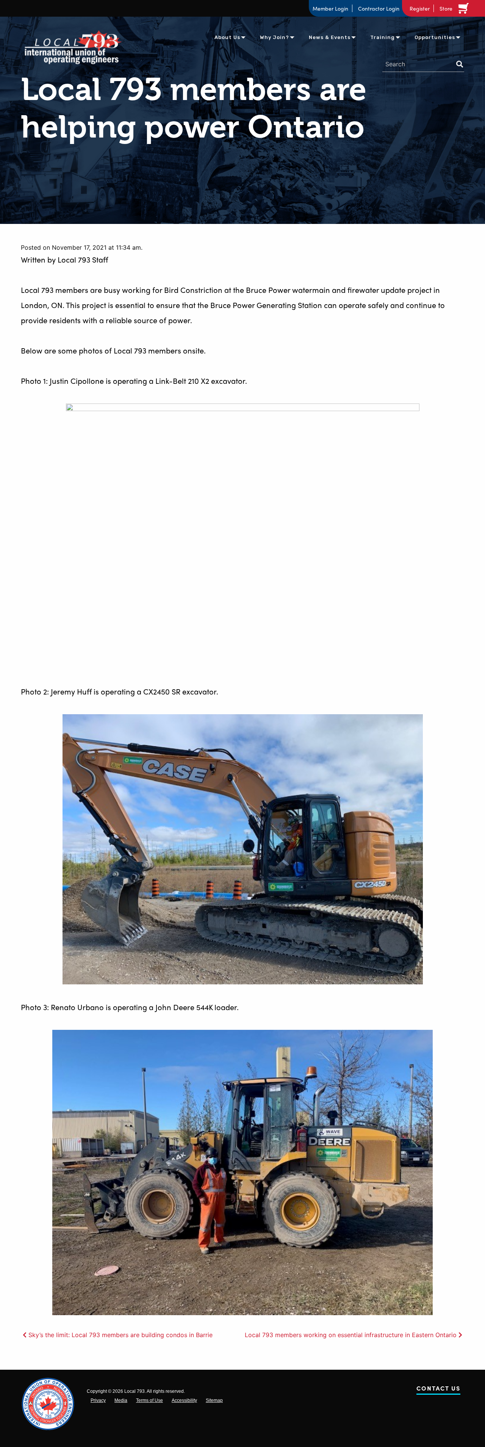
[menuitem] (227, 36)
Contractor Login (378, 8)
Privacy (98, 1400)
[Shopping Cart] (465, 8)
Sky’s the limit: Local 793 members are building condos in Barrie (120, 1335)
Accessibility (184, 1400)
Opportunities (435, 37)
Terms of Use (149, 1400)
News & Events (329, 37)
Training (382, 37)
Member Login (330, 8)
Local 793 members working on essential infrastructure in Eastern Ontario (351, 1335)
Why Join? (274, 37)
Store (446, 8)
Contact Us (438, 1389)
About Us (227, 37)
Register (420, 8)
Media (120, 1400)
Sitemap (214, 1400)
